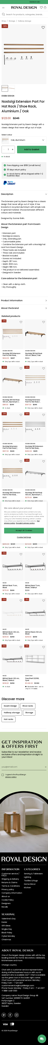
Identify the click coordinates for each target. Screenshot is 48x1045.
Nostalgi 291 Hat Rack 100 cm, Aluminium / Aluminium (33, 494)
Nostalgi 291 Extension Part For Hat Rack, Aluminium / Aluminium (34, 447)
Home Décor (29, 884)
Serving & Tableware (33, 874)
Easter (4, 922)
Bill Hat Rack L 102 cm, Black (33, 633)
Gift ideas (6, 926)
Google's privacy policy (25, 523)
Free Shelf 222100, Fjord (32, 679)
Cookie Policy (8, 900)
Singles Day (7, 929)
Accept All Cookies (24, 531)
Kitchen (27, 887)
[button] (41, 7)
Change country (9, 965)
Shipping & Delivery (10, 879)
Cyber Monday (8, 936)
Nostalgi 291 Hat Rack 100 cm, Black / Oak (33, 354)
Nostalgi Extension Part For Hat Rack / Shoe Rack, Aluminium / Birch (34, 401)
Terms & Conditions (11, 886)
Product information (12, 300)
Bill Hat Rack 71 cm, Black (10, 586)
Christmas (6, 939)
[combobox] (24, 140)
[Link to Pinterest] (4, 1015)
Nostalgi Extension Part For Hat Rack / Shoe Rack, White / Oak (10, 447)
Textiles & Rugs (31, 881)
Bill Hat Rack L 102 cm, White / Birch (11, 633)
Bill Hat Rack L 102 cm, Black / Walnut (11, 679)
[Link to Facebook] (10, 1015)
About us (6, 896)
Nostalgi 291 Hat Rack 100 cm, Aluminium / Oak (11, 401)
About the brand (10, 308)
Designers (6, 903)
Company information (12, 893)
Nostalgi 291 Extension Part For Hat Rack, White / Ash (11, 354)
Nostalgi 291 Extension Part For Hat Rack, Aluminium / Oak (11, 494)
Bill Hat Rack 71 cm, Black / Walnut (32, 586)
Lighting (27, 877)
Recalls (5, 907)
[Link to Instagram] (16, 1015)
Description (7, 194)
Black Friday (7, 933)
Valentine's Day (9, 919)
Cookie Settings (24, 537)
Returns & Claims (9, 882)
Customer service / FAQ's (10, 874)
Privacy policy (8, 889)
